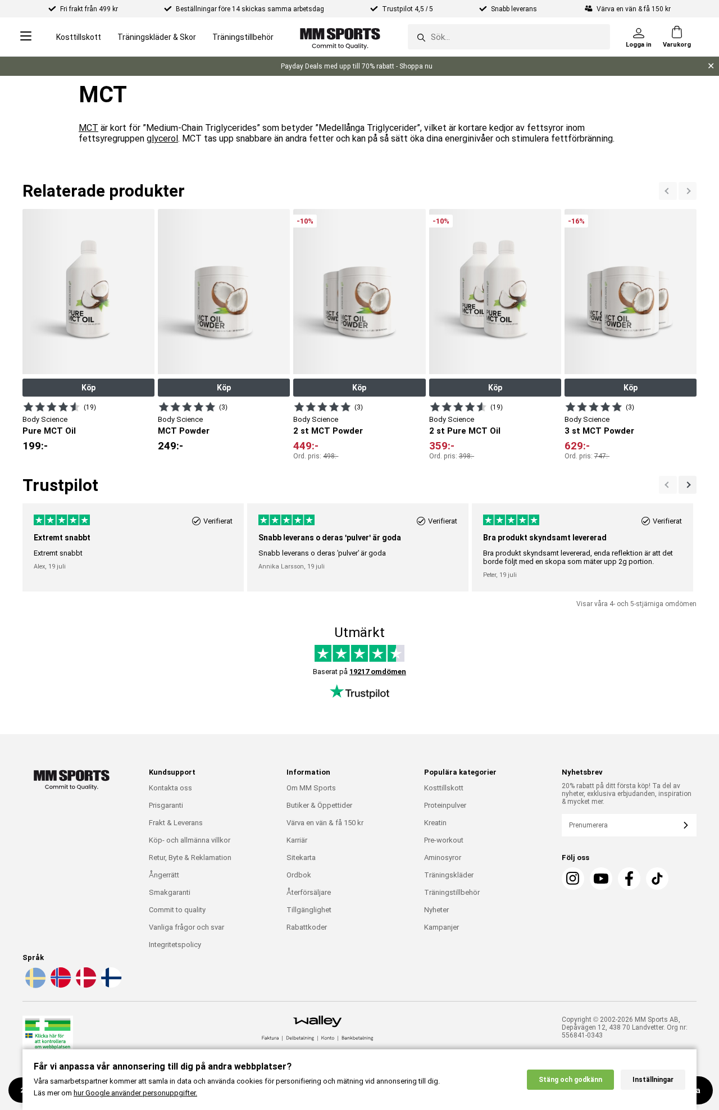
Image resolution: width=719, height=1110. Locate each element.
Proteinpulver (445, 805)
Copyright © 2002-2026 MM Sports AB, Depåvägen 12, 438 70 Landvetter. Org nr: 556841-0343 (625, 1027)
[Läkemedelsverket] (47, 1039)
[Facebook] (629, 878)
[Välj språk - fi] (110, 986)
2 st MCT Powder (328, 431)
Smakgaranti (169, 892)
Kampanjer (441, 927)
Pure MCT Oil (49, 431)
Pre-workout (443, 840)
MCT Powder (184, 431)
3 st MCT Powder (599, 431)
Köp (88, 387)
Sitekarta (301, 857)
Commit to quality (177, 910)
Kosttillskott (78, 37)
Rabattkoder (306, 927)
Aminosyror (442, 857)
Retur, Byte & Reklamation (190, 857)
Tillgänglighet (308, 910)
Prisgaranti (166, 805)
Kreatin (435, 822)
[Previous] (688, 191)
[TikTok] (657, 878)
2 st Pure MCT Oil (464, 431)
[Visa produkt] (51, 407)
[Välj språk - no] (59, 986)
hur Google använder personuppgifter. (135, 1093)
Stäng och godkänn (570, 1080)
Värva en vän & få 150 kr (324, 822)
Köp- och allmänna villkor (189, 840)
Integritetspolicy (175, 944)
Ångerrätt (164, 875)
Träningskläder (449, 875)
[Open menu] (26, 37)
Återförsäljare (308, 892)
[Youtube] (601, 878)
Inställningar (653, 1080)
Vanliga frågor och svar (186, 927)
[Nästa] (668, 191)
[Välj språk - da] (85, 986)
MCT (88, 127)
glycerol (162, 138)
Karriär (296, 840)
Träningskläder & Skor (156, 37)
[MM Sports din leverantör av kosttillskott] (340, 37)
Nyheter (436, 910)
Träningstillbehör (243, 37)
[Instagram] (573, 878)
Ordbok (298, 875)
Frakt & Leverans (176, 822)
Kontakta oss (170, 788)
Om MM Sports (311, 788)
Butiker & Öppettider (319, 805)
